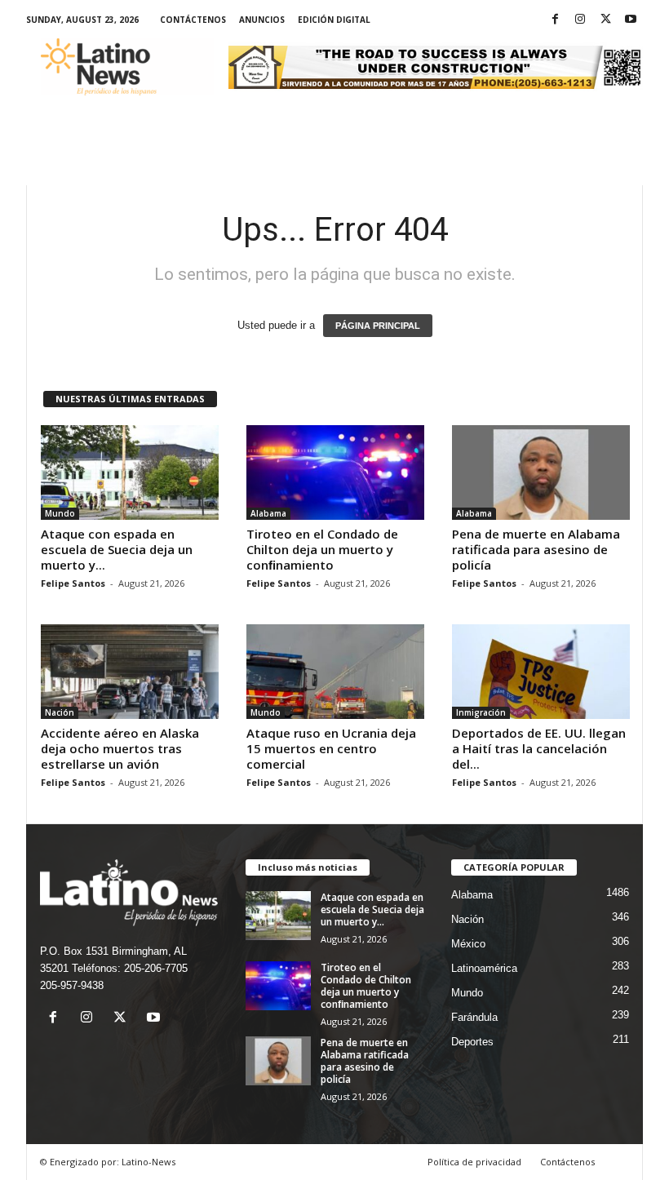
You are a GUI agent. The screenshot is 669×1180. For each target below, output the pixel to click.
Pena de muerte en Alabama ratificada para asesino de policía (536, 549)
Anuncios (262, 19)
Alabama (268, 513)
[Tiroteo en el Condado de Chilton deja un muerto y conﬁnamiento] (335, 472)
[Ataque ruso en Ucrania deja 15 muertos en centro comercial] (335, 671)
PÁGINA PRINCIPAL (377, 325)
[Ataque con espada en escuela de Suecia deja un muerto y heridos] (130, 472)
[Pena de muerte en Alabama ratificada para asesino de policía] (541, 472)
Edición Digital (334, 19)
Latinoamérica (484, 968)
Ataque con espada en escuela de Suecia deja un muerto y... (117, 549)
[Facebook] (555, 20)
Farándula (474, 1017)
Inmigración (481, 712)
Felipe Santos (73, 583)
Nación (59, 712)
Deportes (472, 1042)
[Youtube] (630, 20)
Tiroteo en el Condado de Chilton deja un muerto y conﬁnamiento (322, 549)
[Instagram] (580, 20)
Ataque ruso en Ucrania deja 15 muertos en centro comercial (331, 748)
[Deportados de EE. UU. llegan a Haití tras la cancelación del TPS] (541, 671)
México (468, 944)
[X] (605, 20)
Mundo (60, 513)
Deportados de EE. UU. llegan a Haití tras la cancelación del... (539, 748)
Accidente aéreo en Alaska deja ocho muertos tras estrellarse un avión (120, 748)
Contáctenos (193, 19)
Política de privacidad (474, 1162)
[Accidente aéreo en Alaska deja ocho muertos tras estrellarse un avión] (130, 671)
